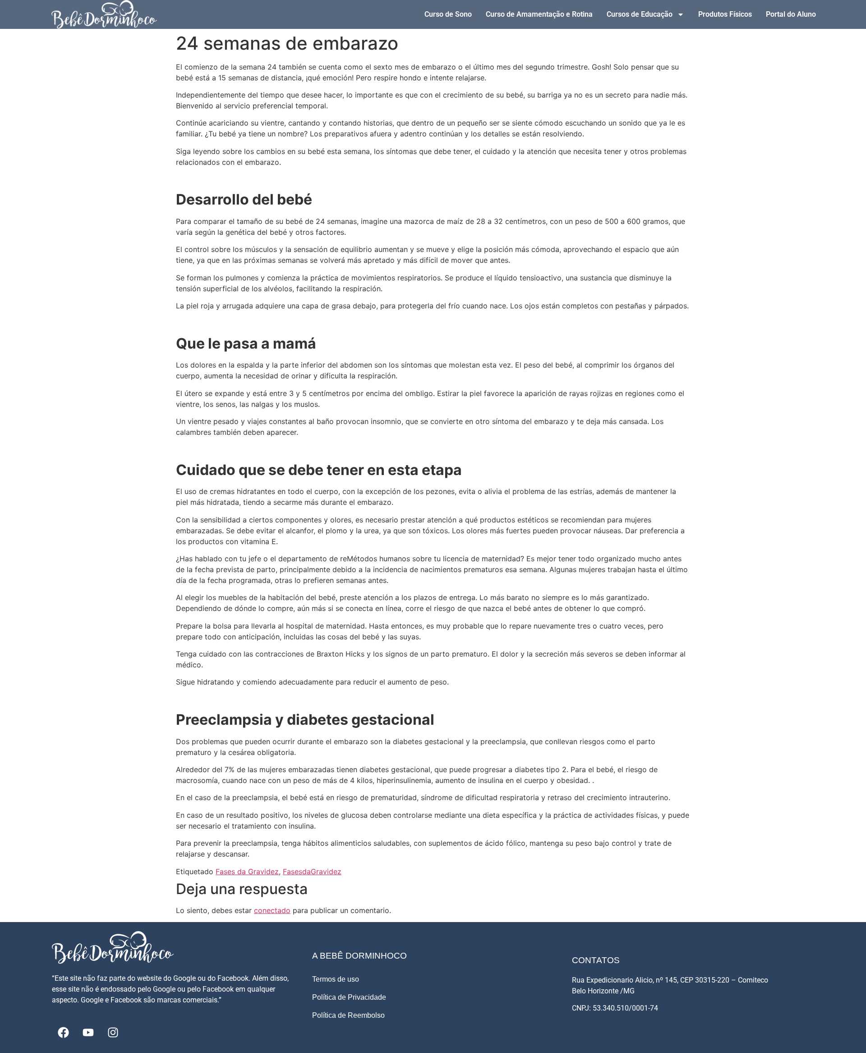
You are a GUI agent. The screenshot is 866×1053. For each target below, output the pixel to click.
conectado (272, 910)
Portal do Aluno (791, 14)
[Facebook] (63, 1032)
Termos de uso (335, 979)
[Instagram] (112, 1032)
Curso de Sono (448, 14)
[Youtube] (88, 1032)
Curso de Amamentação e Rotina (539, 14)
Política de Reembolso (348, 1015)
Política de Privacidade (349, 997)
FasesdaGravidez (312, 871)
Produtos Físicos (725, 14)
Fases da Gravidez (247, 871)
